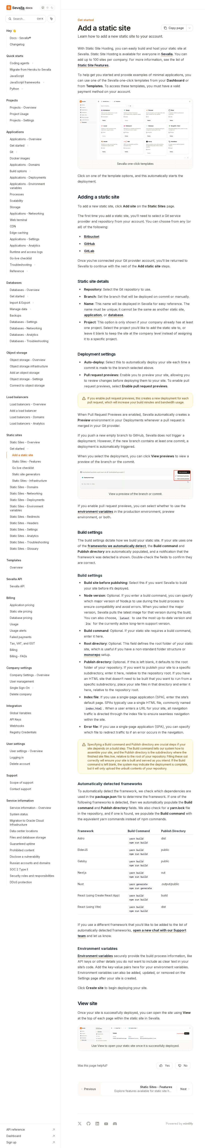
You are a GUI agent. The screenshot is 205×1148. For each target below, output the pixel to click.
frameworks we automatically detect (117, 546)
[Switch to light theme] (47, 8)
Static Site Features (93, 65)
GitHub (89, 244)
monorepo (92, 655)
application (93, 315)
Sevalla (167, 54)
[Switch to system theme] (43, 8)
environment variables (95, 512)
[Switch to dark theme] (52, 8)
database (115, 315)
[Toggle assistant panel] (51, 18)
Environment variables (95, 956)
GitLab (89, 251)
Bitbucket (91, 237)
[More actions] (189, 28)
